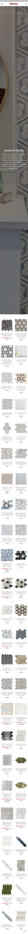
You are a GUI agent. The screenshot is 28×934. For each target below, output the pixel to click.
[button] (5, 337)
